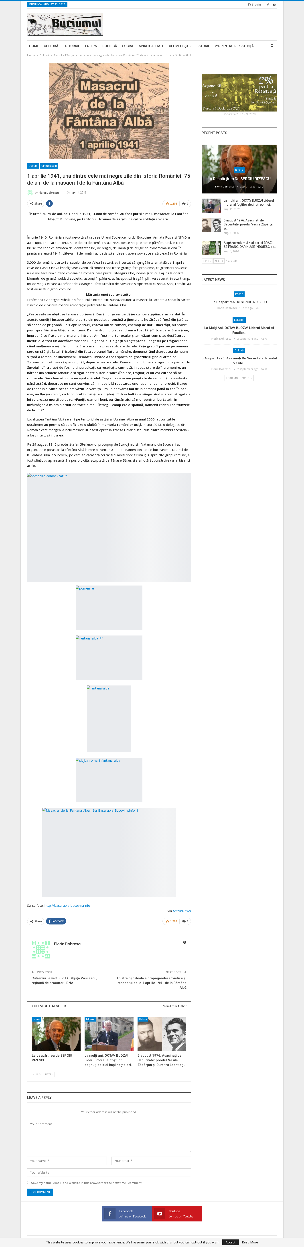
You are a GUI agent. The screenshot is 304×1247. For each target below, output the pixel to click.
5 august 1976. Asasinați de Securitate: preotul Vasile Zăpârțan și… (249, 224)
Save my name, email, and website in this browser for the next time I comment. (86, 1183)
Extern (91, 46)
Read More (250, 1242)
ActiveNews (182, 910)
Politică (109, 46)
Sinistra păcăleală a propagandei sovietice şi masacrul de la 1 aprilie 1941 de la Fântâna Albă (151, 983)
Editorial (71, 46)
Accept (230, 1242)
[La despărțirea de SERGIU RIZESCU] (56, 1034)
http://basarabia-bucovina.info (67, 905)
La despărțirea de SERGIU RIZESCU (239, 178)
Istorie (204, 46)
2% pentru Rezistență (234, 46)
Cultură (51, 46)
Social (128, 46)
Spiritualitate (151, 46)
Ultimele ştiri (181, 46)
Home (34, 46)
